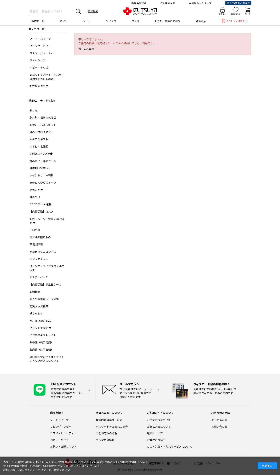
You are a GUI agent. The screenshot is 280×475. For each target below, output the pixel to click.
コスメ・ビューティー (63, 433)
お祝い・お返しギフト (63, 446)
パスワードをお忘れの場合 (112, 426)
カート (247, 13)
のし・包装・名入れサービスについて (169, 446)
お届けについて (156, 440)
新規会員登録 (138, 3)
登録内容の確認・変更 (109, 420)
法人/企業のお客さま (238, 3)
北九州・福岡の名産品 (167, 21)
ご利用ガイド (167, 3)
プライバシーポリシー (35, 470)
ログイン (222, 13)
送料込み (201, 21)
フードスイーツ (59, 420)
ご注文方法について (159, 420)
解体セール (37, 21)
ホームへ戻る (86, 49)
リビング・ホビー (60, 426)
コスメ (135, 21)
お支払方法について (159, 426)
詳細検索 (93, 11)
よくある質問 (219, 420)
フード (87, 21)
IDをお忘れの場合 (106, 433)
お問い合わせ (219, 426)
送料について (155, 433)
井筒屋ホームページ (200, 3)
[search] (78, 11)
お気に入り (236, 13)
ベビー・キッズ (59, 440)
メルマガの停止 (105, 440)
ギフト (63, 21)
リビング (111, 21)
